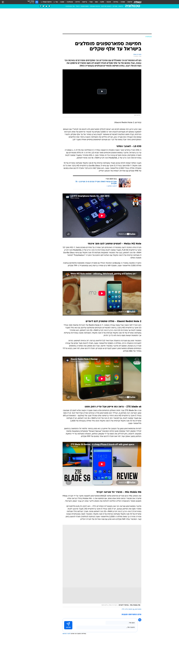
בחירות (115, 2)
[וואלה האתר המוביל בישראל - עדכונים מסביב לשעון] (137, 2)
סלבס (102, 2)
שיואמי (130, 609)
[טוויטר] (43, 6)
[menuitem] (128, 2)
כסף (96, 2)
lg (133, 609)
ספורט (123, 2)
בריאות (84, 2)
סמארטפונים (85, 6)
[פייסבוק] (40, 6)
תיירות (77, 2)
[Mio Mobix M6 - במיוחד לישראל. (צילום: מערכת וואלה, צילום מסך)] (102, 566)
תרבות (109, 2)
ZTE (123, 609)
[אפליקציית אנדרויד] (49, 6)
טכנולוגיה (70, 2)
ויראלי (77, 6)
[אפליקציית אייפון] (46, 6)
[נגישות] (3, 2)
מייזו (126, 609)
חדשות (129, 2)
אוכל (91, 2)
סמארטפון (138, 609)
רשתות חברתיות (106, 6)
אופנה (62, 2)
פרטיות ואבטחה (95, 6)
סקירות (115, 6)
